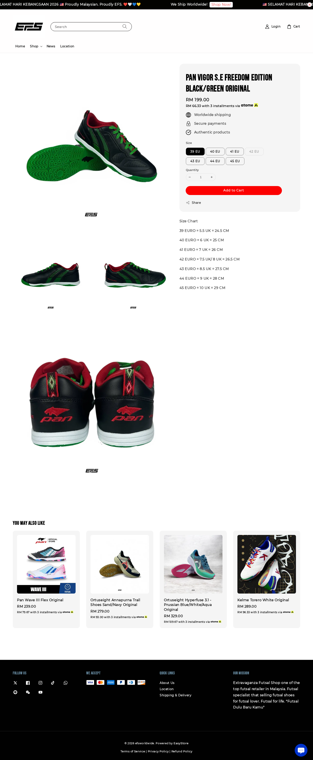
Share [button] (196, 202)
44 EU (215, 161)
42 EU (254, 151)
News (51, 46)
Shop (34, 46)
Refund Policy (181, 751)
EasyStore (181, 743)
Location (67, 46)
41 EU (234, 151)
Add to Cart (233, 190)
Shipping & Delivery (175, 695)
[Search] (125, 26)
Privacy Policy (158, 751)
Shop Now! (210, 5)
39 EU (195, 151)
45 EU (235, 161)
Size (189, 142)
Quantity (192, 170)
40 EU (215, 151)
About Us (167, 683)
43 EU (195, 161)
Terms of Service (133, 751)
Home (20, 46)
